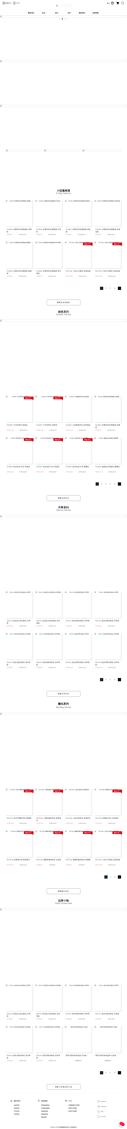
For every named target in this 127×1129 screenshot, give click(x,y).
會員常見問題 (72, 1108)
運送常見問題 (72, 1111)
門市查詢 (16, 1111)
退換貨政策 (44, 1111)
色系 (56, 13)
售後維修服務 (45, 1108)
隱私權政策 (44, 1114)
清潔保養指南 (45, 1105)
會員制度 (16, 1108)
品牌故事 (16, 1105)
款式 (43, 13)
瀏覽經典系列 (63, 498)
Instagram (104, 1106)
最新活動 (31, 13)
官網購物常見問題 (74, 1105)
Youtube (103, 1116)
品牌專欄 (95, 13)
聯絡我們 (44, 1117)
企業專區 (16, 1114)
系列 (69, 13)
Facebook (103, 1101)
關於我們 (82, 13)
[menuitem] (101, 288)
